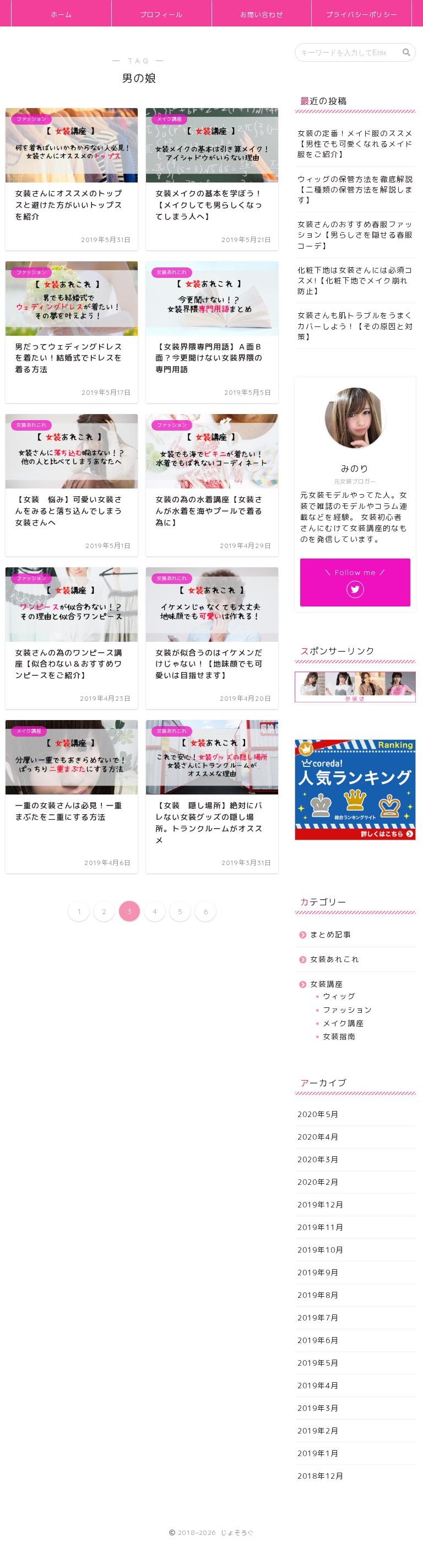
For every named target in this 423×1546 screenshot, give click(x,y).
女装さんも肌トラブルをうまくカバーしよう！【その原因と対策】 (355, 325)
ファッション (347, 1010)
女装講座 (326, 984)
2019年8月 (318, 1295)
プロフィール (161, 14)
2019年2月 (318, 1430)
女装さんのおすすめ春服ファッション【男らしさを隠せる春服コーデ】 (355, 234)
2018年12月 (320, 1475)
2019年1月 (318, 1453)
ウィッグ (339, 996)
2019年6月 (318, 1340)
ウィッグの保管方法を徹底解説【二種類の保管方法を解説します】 (355, 189)
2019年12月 (320, 1204)
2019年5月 (318, 1362)
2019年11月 (320, 1227)
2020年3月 (318, 1159)
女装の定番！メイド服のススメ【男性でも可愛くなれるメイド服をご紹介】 (355, 143)
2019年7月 (318, 1317)
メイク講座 (343, 1023)
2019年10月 (320, 1249)
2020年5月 (318, 1114)
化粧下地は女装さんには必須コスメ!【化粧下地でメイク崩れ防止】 (355, 280)
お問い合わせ (261, 14)
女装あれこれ (335, 959)
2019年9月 (318, 1272)
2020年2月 (318, 1182)
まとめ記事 (330, 934)
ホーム (61, 14)
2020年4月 (318, 1136)
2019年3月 (318, 1408)
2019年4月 (318, 1385)
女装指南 (339, 1036)
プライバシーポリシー (362, 14)
